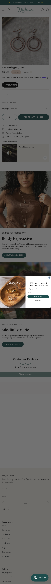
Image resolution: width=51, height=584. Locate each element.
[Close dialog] (49, 278)
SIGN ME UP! (38, 296)
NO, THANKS (38, 300)
